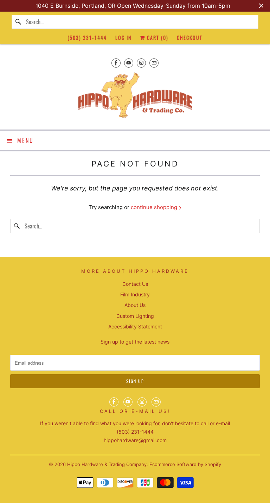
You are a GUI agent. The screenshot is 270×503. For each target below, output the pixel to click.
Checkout (189, 37)
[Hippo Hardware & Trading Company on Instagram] (141, 63)
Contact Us (135, 284)
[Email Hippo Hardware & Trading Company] (154, 63)
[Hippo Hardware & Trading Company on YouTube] (128, 63)
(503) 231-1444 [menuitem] (87, 37)
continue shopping (155, 207)
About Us (135, 305)
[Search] (19, 22)
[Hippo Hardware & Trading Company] (135, 97)
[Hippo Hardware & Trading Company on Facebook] (116, 63)
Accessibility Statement (135, 326)
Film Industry (135, 294)
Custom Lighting (135, 316)
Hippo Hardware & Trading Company (107, 464)
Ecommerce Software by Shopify (185, 464)
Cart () (156, 37)
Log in (123, 37)
